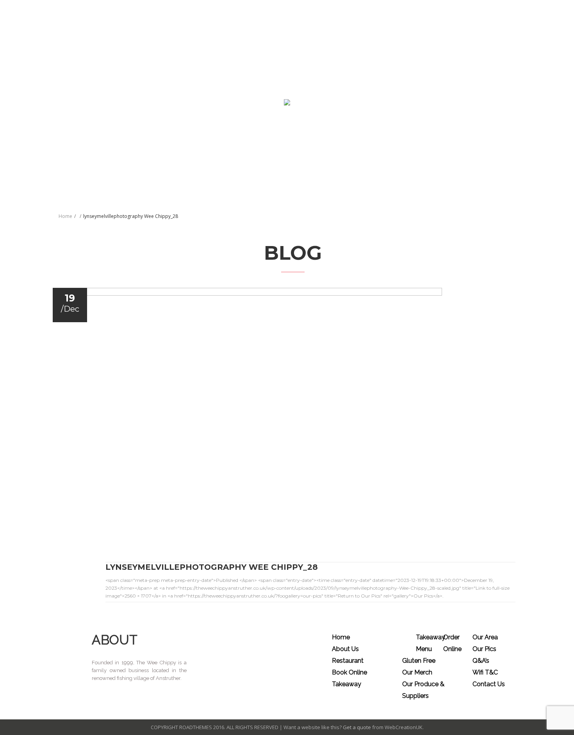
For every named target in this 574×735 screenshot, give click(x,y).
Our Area (485, 637)
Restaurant (348, 660)
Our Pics (484, 649)
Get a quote (357, 727)
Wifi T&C (485, 672)
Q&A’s (480, 660)
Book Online (349, 672)
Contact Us (488, 684)
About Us (345, 649)
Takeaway (346, 684)
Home (65, 216)
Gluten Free (418, 660)
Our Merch (417, 672)
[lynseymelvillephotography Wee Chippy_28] (291, 413)
